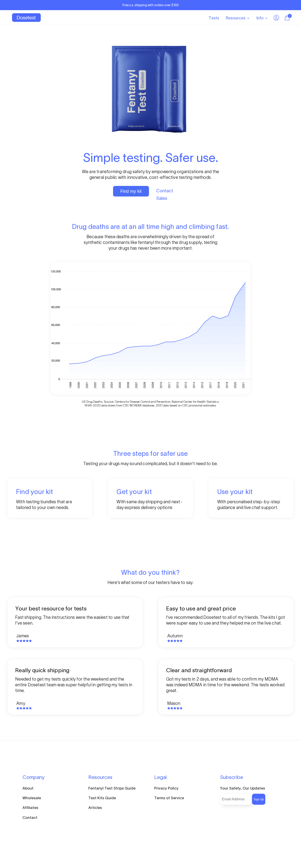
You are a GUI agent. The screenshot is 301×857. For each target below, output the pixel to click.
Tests (214, 18)
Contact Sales (164, 194)
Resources (235, 18)
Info (260, 18)
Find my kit (131, 191)
